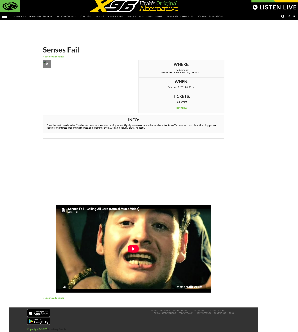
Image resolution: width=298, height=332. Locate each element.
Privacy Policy (186, 313)
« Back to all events (53, 56)
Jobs (231, 313)
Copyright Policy (181, 310)
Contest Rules (203, 313)
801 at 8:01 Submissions (210, 16)
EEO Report (199, 310)
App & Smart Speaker (40, 16)
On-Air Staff (115, 16)
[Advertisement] (149, 32)
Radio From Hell (66, 16)
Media (130, 16)
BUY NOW (181, 107)
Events (100, 16)
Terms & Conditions (160, 310)
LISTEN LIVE (17, 16)
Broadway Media (56, 329)
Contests (86, 16)
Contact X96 (220, 313)
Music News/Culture (151, 16)
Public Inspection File (165, 313)
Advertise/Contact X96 (180, 16)
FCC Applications (216, 310)
